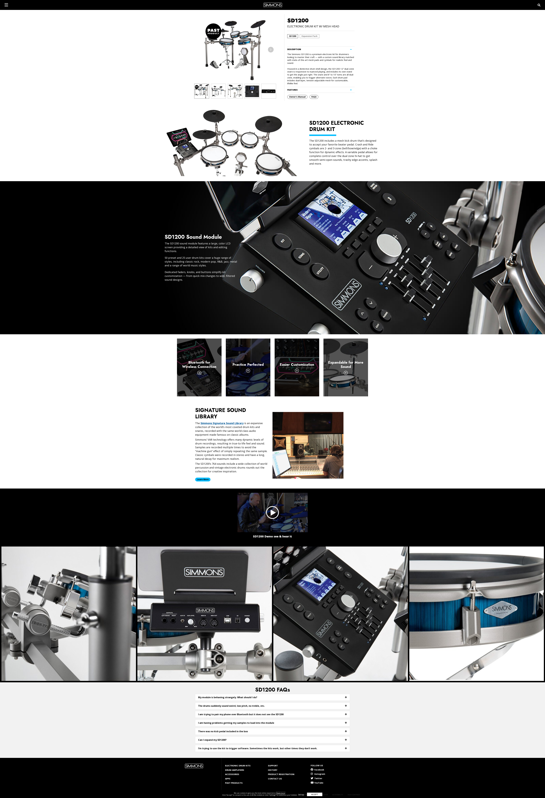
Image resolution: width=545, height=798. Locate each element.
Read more (280, 793)
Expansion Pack (309, 36)
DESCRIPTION (294, 49)
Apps (227, 778)
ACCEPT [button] (314, 794)
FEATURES (292, 89)
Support (273, 765)
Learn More (203, 479)
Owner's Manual (297, 96)
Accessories (232, 774)
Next (271, 49)
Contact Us (275, 778)
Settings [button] (301, 794)
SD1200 (292, 36)
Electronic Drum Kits (238, 765)
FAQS (313, 96)
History (272, 770)
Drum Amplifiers (234, 770)
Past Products (234, 782)
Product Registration (281, 774)
